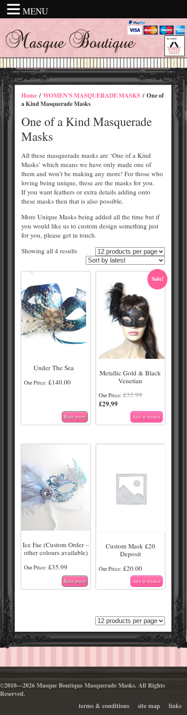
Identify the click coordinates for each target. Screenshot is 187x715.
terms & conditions (104, 705)
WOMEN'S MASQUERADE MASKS (91, 95)
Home (29, 95)
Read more (75, 416)
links (175, 705)
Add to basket (146, 416)
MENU (35, 11)
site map (149, 705)
